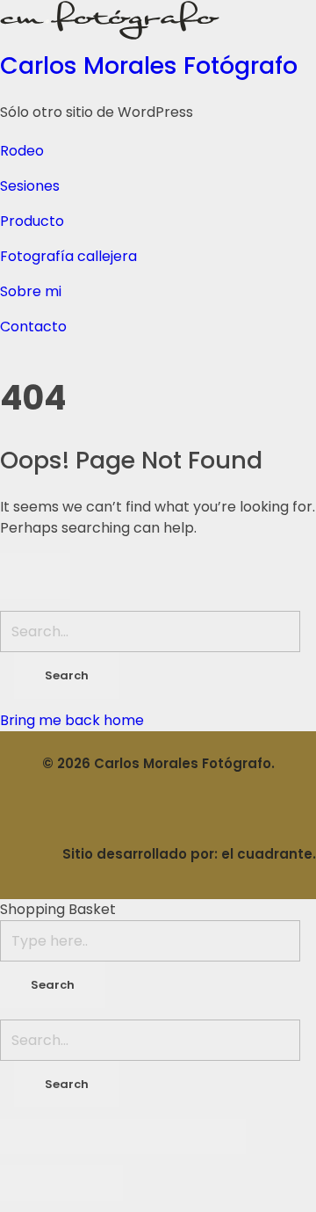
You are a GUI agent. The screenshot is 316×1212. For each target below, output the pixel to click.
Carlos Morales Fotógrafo (149, 65)
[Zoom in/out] (215, 1136)
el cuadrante (266, 854)
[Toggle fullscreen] (153, 1136)
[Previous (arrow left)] (30, 1183)
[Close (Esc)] (30, 1136)
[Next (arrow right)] (92, 1183)
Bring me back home (72, 720)
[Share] (92, 1136)
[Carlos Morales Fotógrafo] (158, 20)
